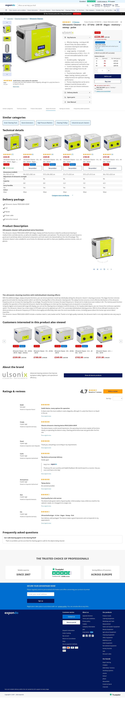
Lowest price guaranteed (103, 91)
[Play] (94, 269)
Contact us (71, 617)
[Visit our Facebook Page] (87, 636)
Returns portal (71, 622)
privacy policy (62, 606)
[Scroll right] (121, 13)
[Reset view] (104, 269)
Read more (16, 86)
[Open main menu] (6, 10)
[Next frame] (111, 269)
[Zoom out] (101, 269)
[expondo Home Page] (4, 19)
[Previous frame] (108, 269)
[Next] (7, 74)
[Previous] (7, 22)
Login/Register (99, 50)
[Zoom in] (98, 269)
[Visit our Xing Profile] (93, 636)
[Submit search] (88, 5)
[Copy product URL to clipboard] (121, 22)
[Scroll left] (4, 13)
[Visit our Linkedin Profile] (90, 636)
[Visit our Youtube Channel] (84, 636)
